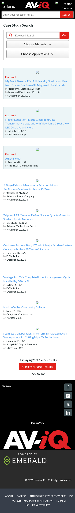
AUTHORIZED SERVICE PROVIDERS (48, 496)
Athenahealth (13, 158)
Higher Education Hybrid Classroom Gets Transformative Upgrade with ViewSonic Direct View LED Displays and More (37, 123)
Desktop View (37, 423)
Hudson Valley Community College (24, 307)
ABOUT (9, 496)
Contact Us (7, 386)
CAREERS (21, 496)
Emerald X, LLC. (42, 480)
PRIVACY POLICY (41, 505)
